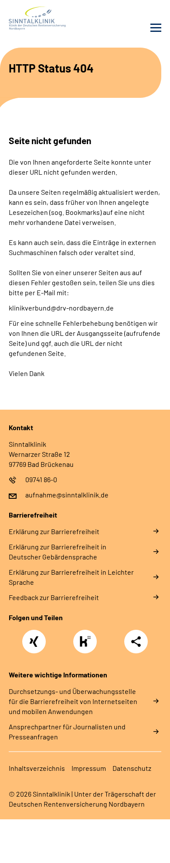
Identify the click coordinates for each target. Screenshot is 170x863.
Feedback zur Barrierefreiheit (54, 597)
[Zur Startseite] (45, 18)
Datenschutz (131, 768)
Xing (34, 637)
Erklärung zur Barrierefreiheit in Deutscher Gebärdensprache (57, 551)
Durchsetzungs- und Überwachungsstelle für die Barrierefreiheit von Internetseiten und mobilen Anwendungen (73, 701)
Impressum (88, 768)
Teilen (136, 642)
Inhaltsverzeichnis (37, 768)
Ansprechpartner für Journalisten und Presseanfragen (67, 731)
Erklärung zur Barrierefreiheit (54, 531)
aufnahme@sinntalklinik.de (67, 494)
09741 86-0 (41, 479)
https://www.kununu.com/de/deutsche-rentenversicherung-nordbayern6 (87, 644)
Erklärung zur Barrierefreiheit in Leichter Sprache (71, 577)
